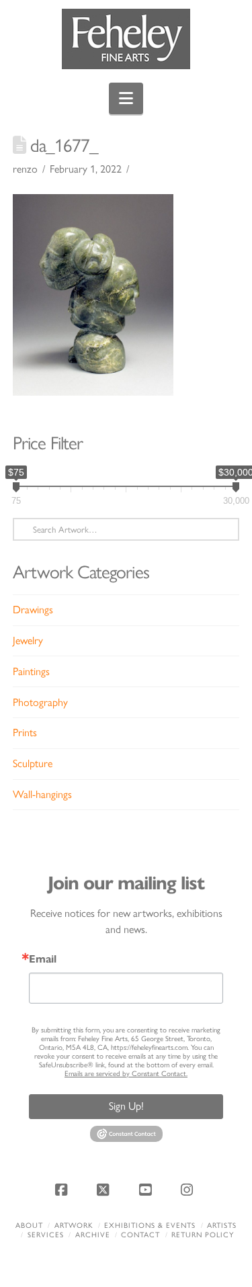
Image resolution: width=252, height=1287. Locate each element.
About (29, 1225)
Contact (140, 1235)
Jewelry (28, 640)
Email (42, 959)
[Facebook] (63, 1189)
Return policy (202, 1235)
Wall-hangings (42, 794)
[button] (126, 98)
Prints (25, 732)
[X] (105, 1189)
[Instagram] (189, 1189)
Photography (40, 702)
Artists (222, 1225)
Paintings (31, 671)
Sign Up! (126, 1106)
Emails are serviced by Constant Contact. (126, 1073)
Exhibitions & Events (150, 1225)
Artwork (73, 1225)
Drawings (33, 609)
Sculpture (32, 763)
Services (46, 1235)
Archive (92, 1235)
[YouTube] (147, 1189)
